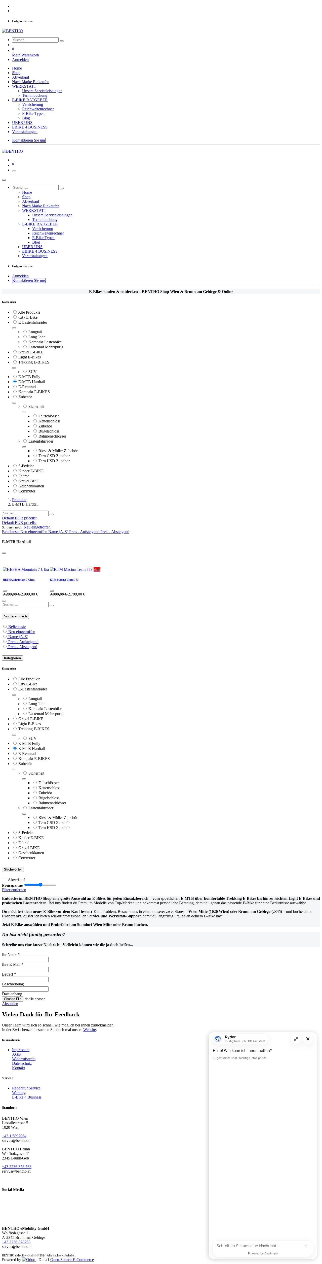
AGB (16, 1054)
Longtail (35, 332)
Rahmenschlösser (52, 436)
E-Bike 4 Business (27, 1097)
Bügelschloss (48, 431)
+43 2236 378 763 (16, 1167)
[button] (37, 527)
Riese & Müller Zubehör (57, 451)
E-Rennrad (27, 387)
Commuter (26, 491)
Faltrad (23, 476)
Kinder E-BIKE (31, 471)
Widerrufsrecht (23, 1059)
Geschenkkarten (31, 486)
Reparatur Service (26, 1088)
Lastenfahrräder (40, 441)
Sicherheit (36, 406)
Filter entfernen (14, 890)
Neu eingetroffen (21, 631)
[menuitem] (17, 68)
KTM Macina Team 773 (64, 579)
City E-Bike (27, 317)
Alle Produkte (29, 312)
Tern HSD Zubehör (54, 461)
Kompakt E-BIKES (34, 392)
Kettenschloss (49, 421)
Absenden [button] (10, 1004)
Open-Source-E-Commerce (72, 1259)
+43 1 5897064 (14, 1136)
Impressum (20, 1050)
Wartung (19, 1092)
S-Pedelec (26, 466)
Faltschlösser (48, 416)
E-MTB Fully (29, 377)
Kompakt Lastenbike (45, 342)
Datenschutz (22, 1063)
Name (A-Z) (18, 637)
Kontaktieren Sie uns (29, 140)
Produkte (19, 499)
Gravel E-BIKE (31, 352)
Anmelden (20, 59)
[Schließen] (4, 180)
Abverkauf (16, 880)
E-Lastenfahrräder (32, 322)
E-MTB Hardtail (31, 382)
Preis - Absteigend (22, 647)
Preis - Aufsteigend (23, 642)
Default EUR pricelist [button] (19, 518)
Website (89, 1029)
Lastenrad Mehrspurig (45, 347)
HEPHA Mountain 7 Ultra (19, 579)
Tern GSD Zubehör (54, 456)
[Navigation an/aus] (14, 171)
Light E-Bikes (29, 357)
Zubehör (25, 397)
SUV (32, 372)
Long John (37, 337)
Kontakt (18, 1068)
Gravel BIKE (29, 481)
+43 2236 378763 (16, 1242)
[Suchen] (62, 41)
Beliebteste (17, 626)
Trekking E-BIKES (33, 362)
